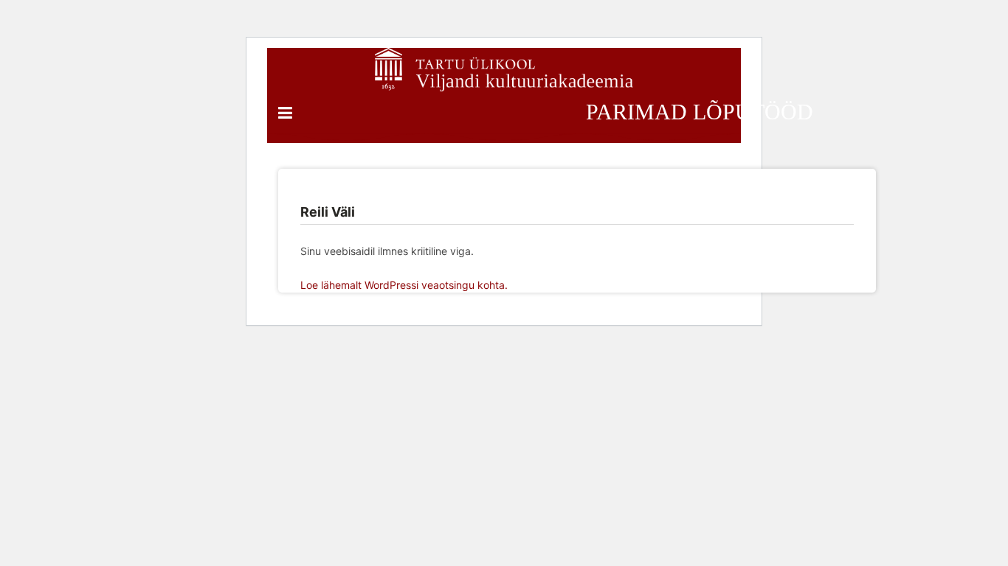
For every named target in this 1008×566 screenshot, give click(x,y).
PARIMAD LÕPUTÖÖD (699, 111)
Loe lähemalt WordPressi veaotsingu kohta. (404, 285)
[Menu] (285, 113)
